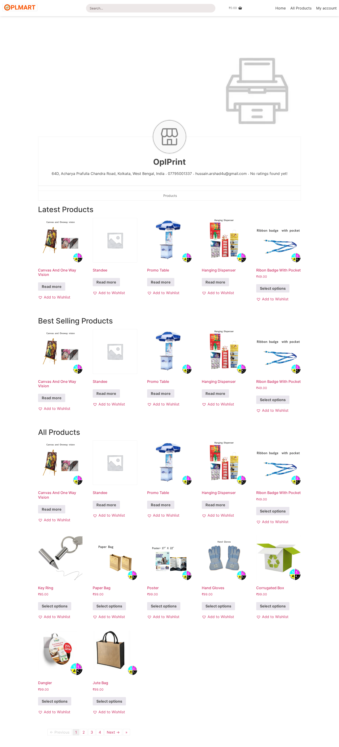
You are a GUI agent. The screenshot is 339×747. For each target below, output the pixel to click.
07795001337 (180, 173)
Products (170, 196)
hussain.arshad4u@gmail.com (221, 173)
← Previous (59, 732)
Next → (113, 732)
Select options (273, 288)
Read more (52, 286)
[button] (54, 297)
